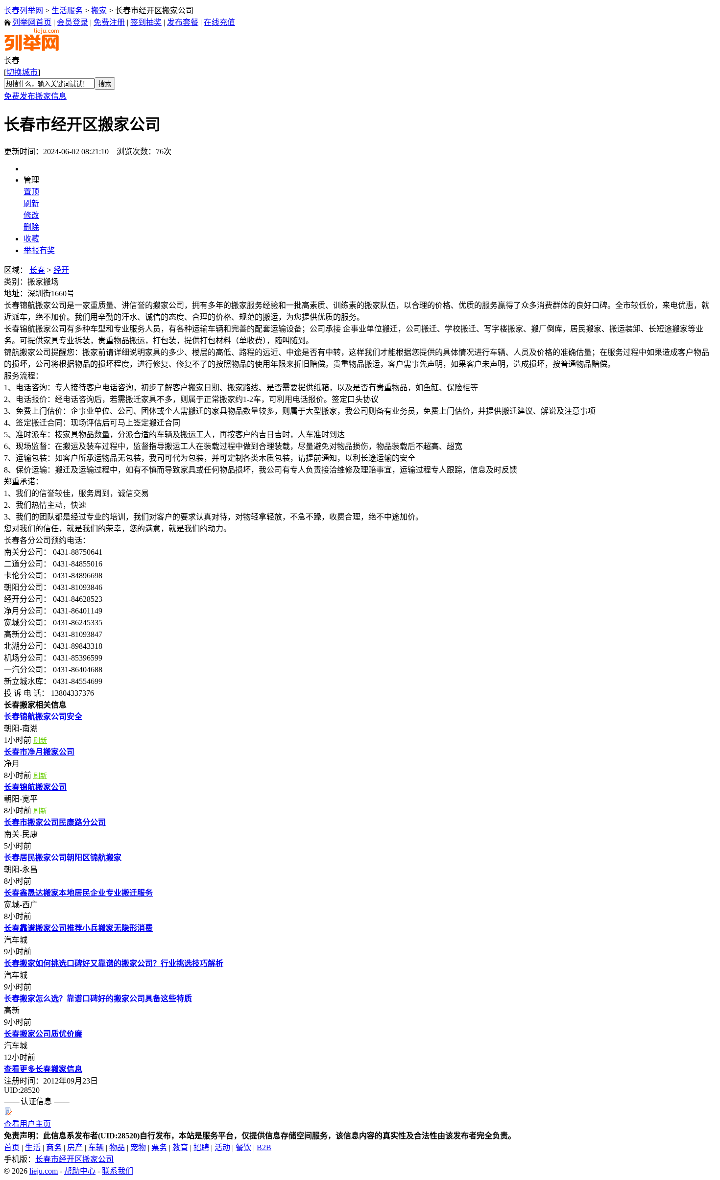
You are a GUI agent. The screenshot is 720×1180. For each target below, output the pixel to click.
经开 (61, 270)
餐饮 (243, 1147)
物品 (117, 1147)
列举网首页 (31, 22)
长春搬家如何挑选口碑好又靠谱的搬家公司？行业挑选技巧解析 (113, 963)
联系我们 (117, 1171)
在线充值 (219, 22)
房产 (75, 1147)
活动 (222, 1147)
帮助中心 (80, 1171)
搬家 (99, 10)
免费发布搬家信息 (35, 96)
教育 (180, 1147)
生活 (33, 1147)
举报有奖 (39, 250)
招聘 (201, 1147)
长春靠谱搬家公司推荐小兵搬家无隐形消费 (78, 928)
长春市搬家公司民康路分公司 (55, 822)
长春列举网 (23, 10)
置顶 (31, 192)
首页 (12, 1147)
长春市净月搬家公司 (39, 752)
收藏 (31, 239)
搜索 (104, 84)
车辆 (96, 1147)
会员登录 (72, 22)
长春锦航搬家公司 (35, 787)
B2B (264, 1147)
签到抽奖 (146, 22)
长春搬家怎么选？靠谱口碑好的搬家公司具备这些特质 (98, 998)
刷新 (31, 203)
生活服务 (67, 10)
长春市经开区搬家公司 (74, 1159)
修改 (31, 215)
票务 (159, 1147)
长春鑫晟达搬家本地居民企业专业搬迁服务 (78, 893)
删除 (31, 227)
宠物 (138, 1147)
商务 (54, 1147)
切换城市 (22, 72)
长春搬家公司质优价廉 (43, 1034)
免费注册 (109, 22)
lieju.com (43, 1171)
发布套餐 (182, 22)
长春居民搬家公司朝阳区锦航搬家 (62, 857)
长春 (37, 270)
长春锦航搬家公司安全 (43, 716)
